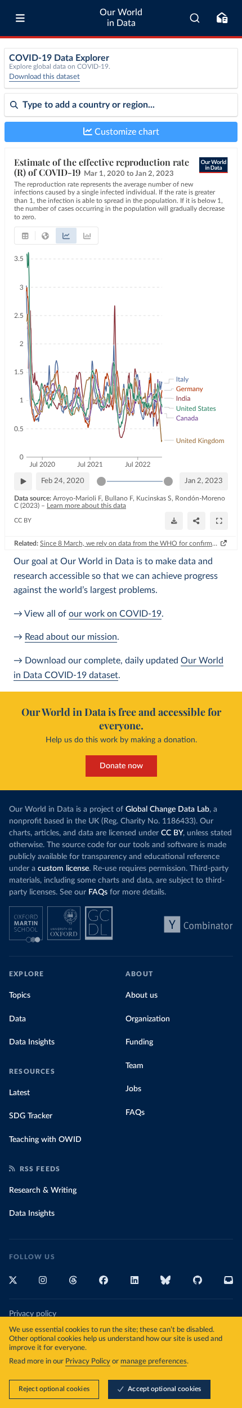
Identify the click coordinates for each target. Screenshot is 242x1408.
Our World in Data (121, 18)
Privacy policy (32, 1314)
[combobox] (195, 18)
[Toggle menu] (20, 18)
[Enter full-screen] (219, 521)
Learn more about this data (86, 505)
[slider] (101, 481)
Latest (19, 1093)
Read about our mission (71, 636)
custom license (63, 869)
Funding (139, 1042)
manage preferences (153, 1361)
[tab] (25, 235)
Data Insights (32, 1042)
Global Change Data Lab (167, 809)
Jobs (133, 1089)
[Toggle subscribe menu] (221, 18)
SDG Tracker (30, 1116)
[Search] (195, 18)
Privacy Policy (87, 1361)
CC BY (23, 520)
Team (135, 1066)
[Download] (174, 521)
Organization (148, 1019)
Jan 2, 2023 (204, 481)
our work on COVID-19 (115, 613)
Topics (19, 995)
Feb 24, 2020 (62, 481)
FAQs (97, 892)
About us (142, 995)
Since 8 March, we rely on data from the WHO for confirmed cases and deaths (129, 543)
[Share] (196, 521)
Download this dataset (44, 77)
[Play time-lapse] (23, 481)
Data (17, 1019)
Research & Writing (43, 1190)
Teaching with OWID (45, 1140)
